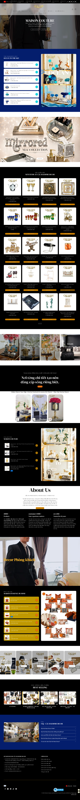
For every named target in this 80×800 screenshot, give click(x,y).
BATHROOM (43, 13)
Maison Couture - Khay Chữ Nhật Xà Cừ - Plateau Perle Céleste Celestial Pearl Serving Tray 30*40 (67, 313)
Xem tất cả (40, 323)
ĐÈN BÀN (13, 564)
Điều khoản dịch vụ (14, 2)
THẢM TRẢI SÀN (34, 13)
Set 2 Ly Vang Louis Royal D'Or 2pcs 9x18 (30, 197)
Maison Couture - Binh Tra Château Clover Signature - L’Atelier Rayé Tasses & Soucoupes (12, 198)
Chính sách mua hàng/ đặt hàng (46, 2)
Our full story (40, 508)
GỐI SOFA (50, 11)
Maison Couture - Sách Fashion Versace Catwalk (19, 459)
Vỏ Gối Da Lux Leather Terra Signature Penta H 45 (19, 606)
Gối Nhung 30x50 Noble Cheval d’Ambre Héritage (19, 613)
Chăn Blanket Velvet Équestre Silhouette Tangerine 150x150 (21, 621)
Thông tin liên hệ (63, 2)
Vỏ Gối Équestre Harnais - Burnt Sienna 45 (18, 599)
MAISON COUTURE (33, 11)
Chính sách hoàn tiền (37, 2)
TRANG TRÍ (42, 11)
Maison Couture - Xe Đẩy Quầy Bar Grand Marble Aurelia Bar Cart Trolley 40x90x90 (67, 228)
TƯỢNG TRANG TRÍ (21, 564)
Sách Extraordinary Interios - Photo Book (31, 312)
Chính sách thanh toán (56, 2)
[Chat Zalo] (79, 792)
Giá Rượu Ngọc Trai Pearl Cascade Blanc (49, 256)
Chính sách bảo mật (29, 2)
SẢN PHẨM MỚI (16, 11)
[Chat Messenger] (79, 790)
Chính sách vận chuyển (21, 2)
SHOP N (40, 386)
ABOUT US (24, 11)
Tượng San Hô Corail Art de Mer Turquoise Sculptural (19, 93)
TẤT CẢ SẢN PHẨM (45, 29)
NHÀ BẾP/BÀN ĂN (59, 11)
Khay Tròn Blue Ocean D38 (15, 85)
